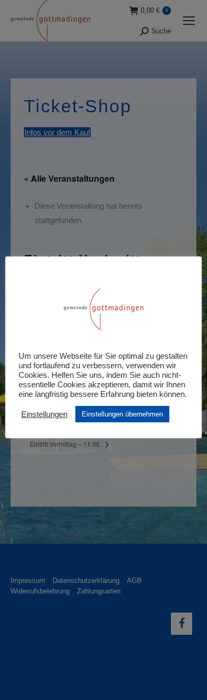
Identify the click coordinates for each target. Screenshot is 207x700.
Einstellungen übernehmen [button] (122, 414)
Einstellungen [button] (44, 414)
